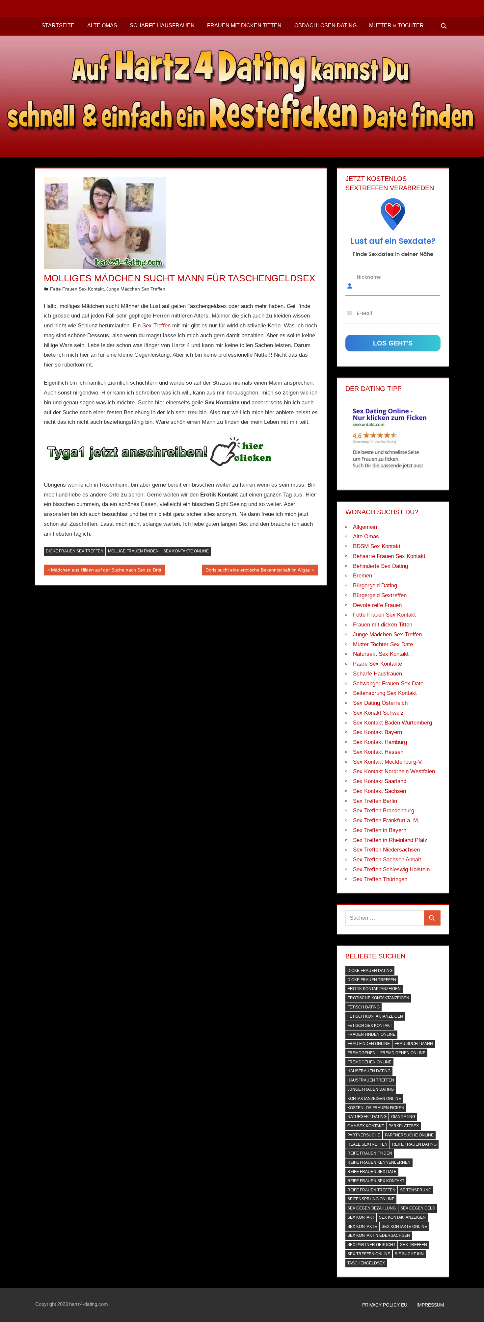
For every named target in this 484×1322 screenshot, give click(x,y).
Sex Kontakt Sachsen (379, 791)
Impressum (430, 1305)
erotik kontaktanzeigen (374, 988)
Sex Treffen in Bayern (379, 830)
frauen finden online (371, 1034)
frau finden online (368, 1043)
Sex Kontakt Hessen (378, 752)
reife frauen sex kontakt (375, 1181)
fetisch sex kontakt (369, 1025)
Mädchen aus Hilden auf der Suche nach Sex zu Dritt (106, 571)
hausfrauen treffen (370, 1080)
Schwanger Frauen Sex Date (388, 683)
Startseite (57, 25)
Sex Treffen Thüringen (380, 879)
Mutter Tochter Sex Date (383, 644)
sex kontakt (360, 1217)
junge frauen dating (370, 1089)
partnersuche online (409, 1135)
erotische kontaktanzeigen (378, 998)
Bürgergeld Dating (375, 585)
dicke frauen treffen (371, 980)
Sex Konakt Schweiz (378, 713)
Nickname (369, 276)
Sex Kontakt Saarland (379, 781)
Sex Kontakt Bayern (377, 732)
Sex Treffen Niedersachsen (386, 850)
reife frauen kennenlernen (379, 1162)
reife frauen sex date (371, 1171)
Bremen (362, 575)
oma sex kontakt (365, 1126)
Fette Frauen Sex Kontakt (77, 289)
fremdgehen (361, 1053)
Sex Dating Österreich (380, 703)
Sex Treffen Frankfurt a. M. (386, 820)
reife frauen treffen (371, 1190)
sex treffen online (368, 1254)
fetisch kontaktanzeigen (375, 1016)
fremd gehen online (402, 1053)
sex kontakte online (186, 551)
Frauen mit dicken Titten (244, 25)
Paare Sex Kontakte (377, 664)
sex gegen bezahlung (371, 1208)
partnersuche (363, 1135)
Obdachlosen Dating (325, 25)
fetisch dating (363, 1007)
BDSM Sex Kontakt (376, 546)
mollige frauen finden (133, 551)
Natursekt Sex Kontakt (381, 654)
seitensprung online (370, 1199)
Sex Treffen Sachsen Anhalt (387, 859)
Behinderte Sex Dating (380, 566)
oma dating (403, 1116)
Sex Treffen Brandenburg (383, 810)
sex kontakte (362, 1226)
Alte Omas (102, 25)
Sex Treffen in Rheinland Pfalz (390, 840)
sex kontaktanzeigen (402, 1217)
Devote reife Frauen (377, 605)
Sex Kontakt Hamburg (380, 742)
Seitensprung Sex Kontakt (385, 693)
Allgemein (365, 527)
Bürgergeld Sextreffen (380, 595)
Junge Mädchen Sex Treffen (135, 289)
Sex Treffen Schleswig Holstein (391, 869)
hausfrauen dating (368, 1071)
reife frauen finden (369, 1153)
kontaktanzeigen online (374, 1098)
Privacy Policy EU (384, 1305)
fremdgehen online (369, 1062)
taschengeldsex (366, 1263)
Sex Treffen (156, 325)
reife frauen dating (414, 1144)
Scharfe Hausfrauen (162, 25)
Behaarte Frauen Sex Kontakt (389, 556)
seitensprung (415, 1190)
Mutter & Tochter (396, 25)
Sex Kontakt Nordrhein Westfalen (394, 771)
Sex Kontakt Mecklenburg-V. (388, 762)
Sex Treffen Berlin (375, 801)
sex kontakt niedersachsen (378, 1235)
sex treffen (413, 1244)
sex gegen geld (417, 1208)
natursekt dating (367, 1116)
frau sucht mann (413, 1043)
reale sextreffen (367, 1144)
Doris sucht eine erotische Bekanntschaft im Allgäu (257, 571)
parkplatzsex (404, 1126)
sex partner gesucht (371, 1244)
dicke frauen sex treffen (74, 551)
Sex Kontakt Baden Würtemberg (392, 723)
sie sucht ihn (409, 1254)
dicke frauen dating (369, 970)
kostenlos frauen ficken (375, 1108)
